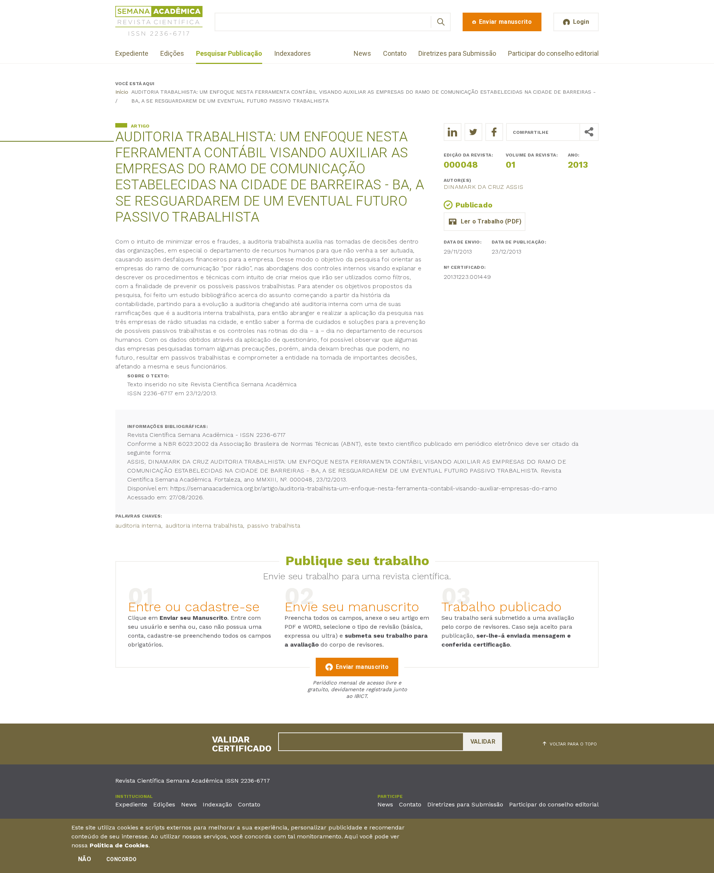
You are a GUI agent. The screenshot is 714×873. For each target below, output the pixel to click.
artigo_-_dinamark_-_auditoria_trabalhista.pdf (484, 221)
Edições (172, 53)
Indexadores (292, 53)
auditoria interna (138, 525)
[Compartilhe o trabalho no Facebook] (494, 132)
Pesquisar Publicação (229, 53)
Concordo (121, 859)
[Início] (159, 22)
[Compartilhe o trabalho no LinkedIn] (452, 132)
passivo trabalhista (273, 525)
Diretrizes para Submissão (457, 53)
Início (121, 92)
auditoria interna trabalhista (204, 525)
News (362, 53)
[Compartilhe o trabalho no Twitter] (473, 132)
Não (84, 859)
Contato (394, 53)
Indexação (217, 804)
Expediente (131, 53)
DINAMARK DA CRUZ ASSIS (484, 186)
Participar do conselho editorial (553, 53)
